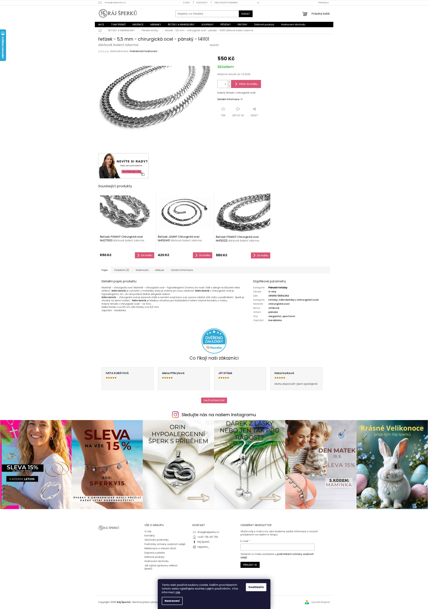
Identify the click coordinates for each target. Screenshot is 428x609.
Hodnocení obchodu (156, 561)
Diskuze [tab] (159, 270)
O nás (186, 2)
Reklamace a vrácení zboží (160, 548)
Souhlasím (256, 587)
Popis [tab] (105, 270)
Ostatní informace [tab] (182, 270)
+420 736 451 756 (207, 537)
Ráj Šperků (203, 541)
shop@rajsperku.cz (208, 532)
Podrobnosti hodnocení (143, 51)
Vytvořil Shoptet (320, 602)
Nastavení (172, 601)
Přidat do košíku (248, 84)
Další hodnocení (214, 400)
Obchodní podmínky (226, 2)
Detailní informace (228, 99)
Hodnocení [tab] (142, 270)
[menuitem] (101, 24)
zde (177, 592)
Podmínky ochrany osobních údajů (164, 544)
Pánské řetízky (277, 287)
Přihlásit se (250, 565)
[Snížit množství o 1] (229, 86)
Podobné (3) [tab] (121, 270)
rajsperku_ (203, 547)
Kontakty (202, 2)
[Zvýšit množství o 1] (229, 82)
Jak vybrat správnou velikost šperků (161, 567)
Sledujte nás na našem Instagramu (219, 415)
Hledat (245, 13)
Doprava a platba (154, 552)
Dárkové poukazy (154, 557)
